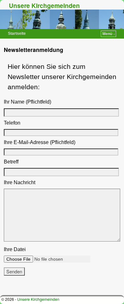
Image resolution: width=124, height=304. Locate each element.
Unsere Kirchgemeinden (44, 5)
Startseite (17, 33)
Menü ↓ (108, 34)
